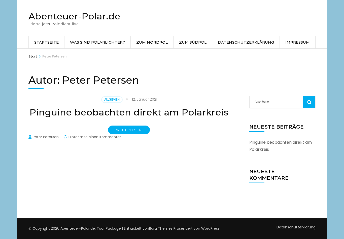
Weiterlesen (129, 130)
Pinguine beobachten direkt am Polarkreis (128, 112)
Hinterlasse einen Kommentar (94, 136)
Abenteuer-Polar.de (74, 16)
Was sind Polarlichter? (97, 42)
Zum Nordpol (152, 42)
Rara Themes (161, 228)
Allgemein (112, 99)
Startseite (46, 42)
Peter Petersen (46, 136)
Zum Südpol (193, 42)
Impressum (297, 42)
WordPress (210, 228)
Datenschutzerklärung (246, 42)
